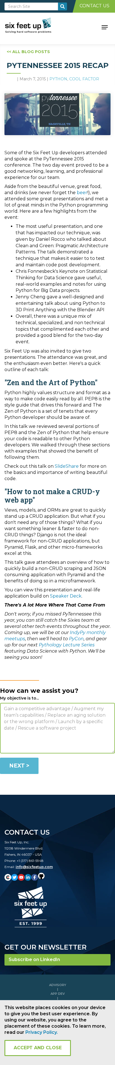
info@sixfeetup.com (34, 867)
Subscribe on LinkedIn (34, 959)
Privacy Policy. (41, 1032)
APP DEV (58, 994)
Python (58, 78)
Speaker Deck (66, 596)
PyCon (76, 638)
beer (82, 192)
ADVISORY (57, 985)
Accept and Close (38, 1047)
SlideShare (67, 466)
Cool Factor (84, 78)
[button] (105, 27)
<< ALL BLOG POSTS (28, 52)
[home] (34, 27)
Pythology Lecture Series (67, 645)
